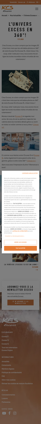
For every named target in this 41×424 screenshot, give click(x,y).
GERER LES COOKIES (20, 242)
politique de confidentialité (20, 231)
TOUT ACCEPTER (20, 248)
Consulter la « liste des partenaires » (14, 236)
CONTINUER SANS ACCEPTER (30, 173)
